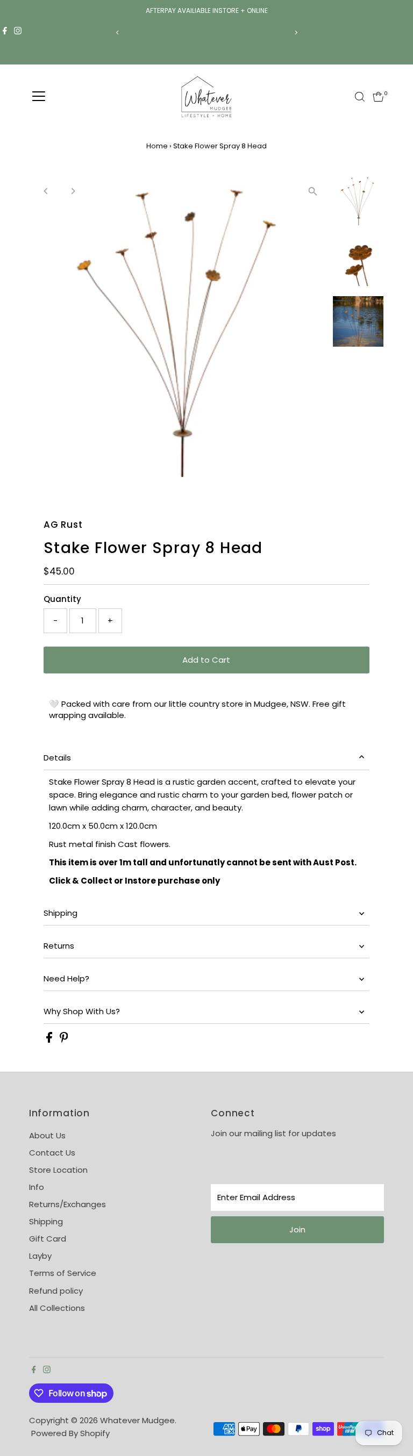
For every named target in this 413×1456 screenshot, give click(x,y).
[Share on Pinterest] (64, 1039)
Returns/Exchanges (67, 1204)
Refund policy (56, 1290)
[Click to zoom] (313, 192)
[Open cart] (378, 97)
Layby (40, 1255)
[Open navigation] (38, 96)
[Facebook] (5, 32)
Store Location (58, 1169)
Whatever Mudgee (137, 1420)
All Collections (57, 1308)
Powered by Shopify (70, 1433)
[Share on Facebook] (50, 1039)
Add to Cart (206, 659)
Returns (59, 945)
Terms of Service (62, 1273)
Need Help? (66, 978)
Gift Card (47, 1238)
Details (57, 757)
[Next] (295, 32)
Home (157, 146)
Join (297, 1229)
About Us (47, 1135)
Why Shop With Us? (82, 1011)
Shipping (60, 913)
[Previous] (117, 32)
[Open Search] (360, 97)
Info (36, 1187)
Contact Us (52, 1152)
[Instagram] (17, 32)
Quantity (62, 599)
